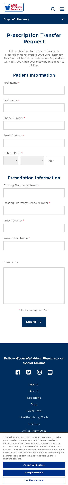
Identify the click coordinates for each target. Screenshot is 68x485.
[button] (53, 9)
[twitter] (28, 372)
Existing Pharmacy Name (20, 185)
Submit (32, 321)
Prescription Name (16, 238)
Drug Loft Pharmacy (16, 19)
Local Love (34, 410)
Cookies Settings (34, 480)
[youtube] (50, 372)
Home (34, 384)
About (34, 391)
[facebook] (18, 372)
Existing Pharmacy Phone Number (26, 202)
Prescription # (13, 220)
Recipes (34, 423)
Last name (11, 100)
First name (11, 82)
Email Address (13, 135)
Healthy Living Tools (34, 417)
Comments (10, 262)
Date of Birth (12, 153)
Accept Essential (34, 472)
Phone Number (14, 117)
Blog (34, 404)
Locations (34, 397)
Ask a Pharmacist (34, 430)
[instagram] (39, 372)
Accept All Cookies (34, 465)
